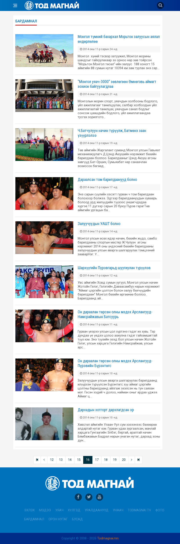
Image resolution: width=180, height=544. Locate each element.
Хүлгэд (74, 510)
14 (70, 460)
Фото (159, 510)
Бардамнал (34, 519)
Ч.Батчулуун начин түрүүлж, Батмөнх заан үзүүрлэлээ (112, 133)
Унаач (118, 510)
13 (61, 460)
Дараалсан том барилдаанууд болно (107, 179)
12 (52, 460)
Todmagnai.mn (108, 538)
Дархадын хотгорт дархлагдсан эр (106, 409)
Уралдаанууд (96, 510)
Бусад (77, 519)
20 (124, 460)
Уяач (59, 510)
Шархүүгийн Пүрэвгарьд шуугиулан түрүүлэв (114, 267)
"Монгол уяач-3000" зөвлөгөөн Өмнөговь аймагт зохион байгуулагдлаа (117, 84)
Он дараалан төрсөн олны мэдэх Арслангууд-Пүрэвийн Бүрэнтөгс (115, 363)
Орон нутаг (58, 519)
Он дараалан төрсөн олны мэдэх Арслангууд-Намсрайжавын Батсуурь (115, 314)
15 (79, 460)
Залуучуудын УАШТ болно (99, 223)
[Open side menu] (15, 5)
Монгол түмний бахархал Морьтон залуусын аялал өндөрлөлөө (119, 39)
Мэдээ (45, 510)
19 (115, 460)
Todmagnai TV (139, 510)
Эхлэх (29, 510)
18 (106, 460)
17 (97, 460)
